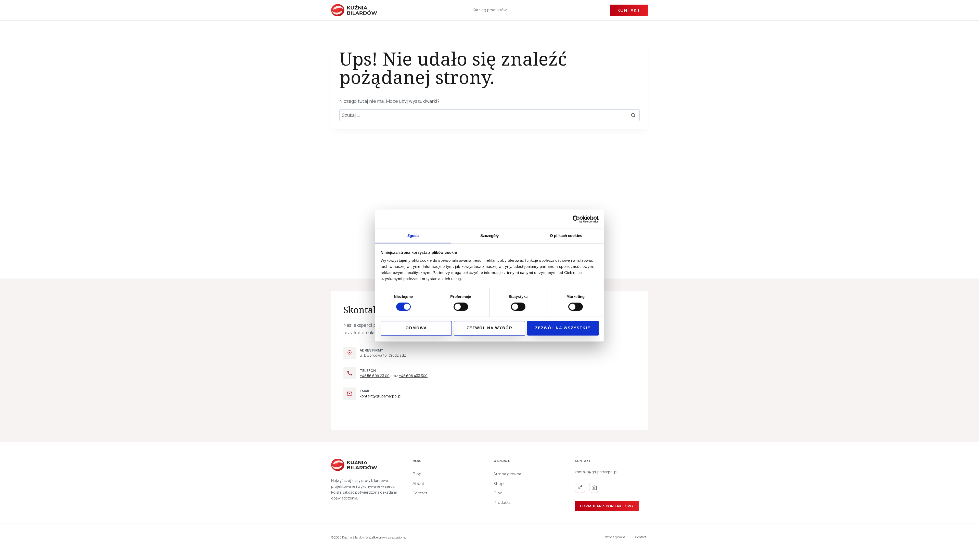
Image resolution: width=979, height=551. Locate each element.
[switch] (461, 307)
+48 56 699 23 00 (375, 375)
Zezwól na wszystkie (562, 328)
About (418, 483)
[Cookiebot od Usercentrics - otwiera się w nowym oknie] (576, 219)
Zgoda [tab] (413, 235)
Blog (417, 474)
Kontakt (628, 10)
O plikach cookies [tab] (566, 235)
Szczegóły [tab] (489, 235)
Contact (420, 493)
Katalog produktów (489, 10)
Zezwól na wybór (489, 328)
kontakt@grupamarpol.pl (380, 396)
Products (502, 502)
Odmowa (416, 328)
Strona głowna (507, 474)
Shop (499, 483)
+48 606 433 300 (413, 375)
